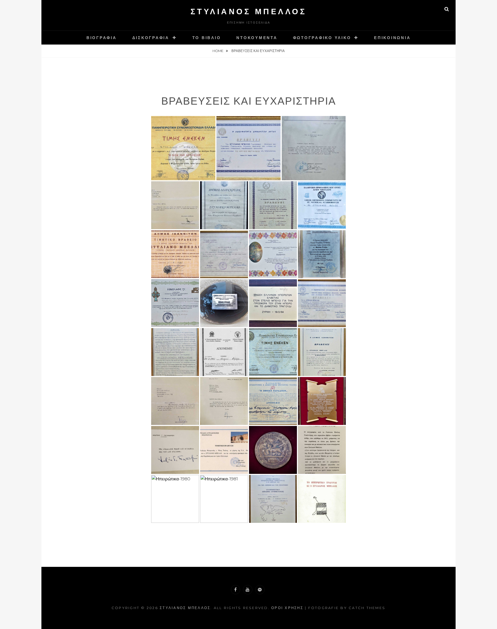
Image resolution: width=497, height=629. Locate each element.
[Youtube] (247, 589)
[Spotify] (260, 589)
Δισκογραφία (150, 37)
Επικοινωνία (392, 37)
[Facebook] (235, 589)
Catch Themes (367, 608)
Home (218, 51)
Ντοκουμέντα (256, 37)
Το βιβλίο (206, 37)
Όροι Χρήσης (287, 608)
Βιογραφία (101, 37)
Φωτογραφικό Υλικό (322, 37)
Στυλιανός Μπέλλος (249, 11)
